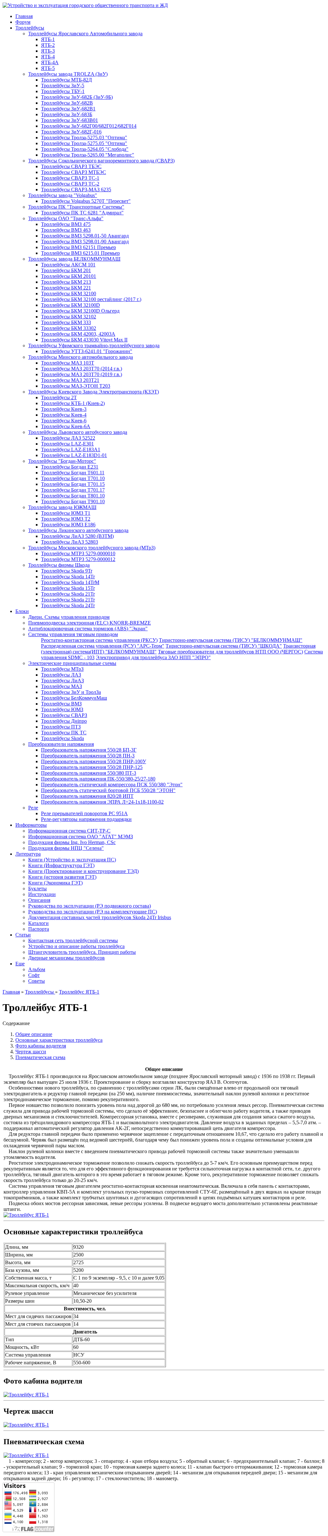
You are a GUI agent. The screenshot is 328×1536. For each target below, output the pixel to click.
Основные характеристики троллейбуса (58, 1040)
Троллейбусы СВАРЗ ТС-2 (70, 183)
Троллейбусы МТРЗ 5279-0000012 (78, 559)
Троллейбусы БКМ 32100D (70, 305)
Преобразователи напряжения (61, 744)
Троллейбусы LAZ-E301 (67, 443)
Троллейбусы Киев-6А (65, 426)
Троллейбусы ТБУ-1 (63, 91)
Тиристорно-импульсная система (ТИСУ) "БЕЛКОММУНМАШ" (230, 640)
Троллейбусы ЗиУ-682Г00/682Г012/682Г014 (88, 126)
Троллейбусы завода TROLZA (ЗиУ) (68, 74)
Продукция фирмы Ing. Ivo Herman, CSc (72, 842)
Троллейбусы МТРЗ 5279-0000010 (78, 553)
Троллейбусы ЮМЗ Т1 (65, 513)
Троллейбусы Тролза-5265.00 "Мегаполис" (87, 155)
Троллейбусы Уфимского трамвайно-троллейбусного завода (94, 345)
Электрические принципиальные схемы (72, 663)
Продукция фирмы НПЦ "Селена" (66, 848)
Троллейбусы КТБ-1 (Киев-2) (73, 403)
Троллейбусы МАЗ (61, 686)
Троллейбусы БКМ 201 (66, 270)
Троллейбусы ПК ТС (63, 732)
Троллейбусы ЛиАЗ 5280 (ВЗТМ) (77, 536)
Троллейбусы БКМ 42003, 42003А (78, 334)
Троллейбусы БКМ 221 (66, 287)
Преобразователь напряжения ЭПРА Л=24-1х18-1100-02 (102, 802)
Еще (20, 963)
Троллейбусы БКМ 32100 (68, 293)
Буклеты (37, 888)
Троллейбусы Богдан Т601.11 (72, 472)
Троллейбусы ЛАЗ (61, 674)
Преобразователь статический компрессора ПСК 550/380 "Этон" (112, 784)
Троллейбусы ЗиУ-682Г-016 (71, 131)
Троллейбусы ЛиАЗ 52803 (69, 542)
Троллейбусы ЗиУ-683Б (66, 114)
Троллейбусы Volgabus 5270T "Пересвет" (86, 201)
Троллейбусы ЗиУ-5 (62, 85)
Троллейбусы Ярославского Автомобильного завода (85, 33)
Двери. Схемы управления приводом (69, 617)
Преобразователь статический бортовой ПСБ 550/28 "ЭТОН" (108, 790)
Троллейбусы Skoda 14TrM (70, 582)
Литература (28, 854)
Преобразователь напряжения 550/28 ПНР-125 (92, 767)
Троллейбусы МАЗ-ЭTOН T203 (75, 386)
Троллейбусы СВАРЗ (64, 715)
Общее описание (33, 1034)
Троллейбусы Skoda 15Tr (68, 588)
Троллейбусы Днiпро (64, 721)
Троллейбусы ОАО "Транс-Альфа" (65, 218)
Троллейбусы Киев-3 (63, 409)
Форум (22, 22)
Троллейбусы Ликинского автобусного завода (78, 530)
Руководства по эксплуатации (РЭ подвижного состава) (89, 906)
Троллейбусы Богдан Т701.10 (73, 478)
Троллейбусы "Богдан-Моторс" (62, 461)
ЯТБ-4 (48, 56)
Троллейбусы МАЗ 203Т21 (70, 380)
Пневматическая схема (40, 1057)
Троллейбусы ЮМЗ (62, 709)
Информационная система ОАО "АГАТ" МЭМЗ (80, 836)
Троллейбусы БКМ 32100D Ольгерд (80, 311)
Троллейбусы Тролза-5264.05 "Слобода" (84, 149)
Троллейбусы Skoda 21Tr (68, 594)
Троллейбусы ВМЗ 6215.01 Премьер (80, 253)
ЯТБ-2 (48, 45)
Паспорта (38, 929)
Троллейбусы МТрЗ (62, 669)
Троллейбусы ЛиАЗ (62, 680)
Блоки (22, 611)
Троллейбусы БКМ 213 (66, 282)
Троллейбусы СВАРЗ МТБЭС (73, 172)
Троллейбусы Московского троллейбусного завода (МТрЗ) (91, 547)
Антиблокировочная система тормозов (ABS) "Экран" (88, 628)
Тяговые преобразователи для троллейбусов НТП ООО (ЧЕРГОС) (230, 651)
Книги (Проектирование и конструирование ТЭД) (83, 871)
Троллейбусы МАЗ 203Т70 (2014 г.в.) (81, 368)
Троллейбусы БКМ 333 (66, 322)
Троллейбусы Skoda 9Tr (66, 571)
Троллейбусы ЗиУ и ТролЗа (71, 692)
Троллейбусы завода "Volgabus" (62, 195)
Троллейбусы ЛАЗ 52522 (68, 438)
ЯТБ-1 (48, 39)
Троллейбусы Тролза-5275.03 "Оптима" (84, 137)
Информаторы (31, 825)
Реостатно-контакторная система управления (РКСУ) (99, 640)
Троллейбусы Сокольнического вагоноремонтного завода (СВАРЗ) (101, 160)
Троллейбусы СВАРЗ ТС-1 (70, 178)
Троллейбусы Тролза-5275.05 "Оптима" (84, 143)
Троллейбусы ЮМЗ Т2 (65, 519)
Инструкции (42, 894)
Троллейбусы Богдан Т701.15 (73, 484)
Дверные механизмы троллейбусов (66, 958)
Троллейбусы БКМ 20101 (68, 276)
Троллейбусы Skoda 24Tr (68, 605)
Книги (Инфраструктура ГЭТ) (61, 865)
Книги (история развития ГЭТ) (62, 877)
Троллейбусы (29, 27)
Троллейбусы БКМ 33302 (68, 328)
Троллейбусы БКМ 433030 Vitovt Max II (84, 339)
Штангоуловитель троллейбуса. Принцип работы (82, 952)
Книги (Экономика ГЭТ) (55, 882)
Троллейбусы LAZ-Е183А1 (70, 449)
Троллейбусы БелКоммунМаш (74, 698)
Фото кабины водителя (40, 1045)
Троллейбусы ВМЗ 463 (66, 230)
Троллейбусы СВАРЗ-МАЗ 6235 (76, 189)
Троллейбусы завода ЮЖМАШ (62, 507)
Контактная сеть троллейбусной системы (73, 940)
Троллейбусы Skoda (62, 738)
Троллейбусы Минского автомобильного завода (80, 357)
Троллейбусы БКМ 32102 (68, 316)
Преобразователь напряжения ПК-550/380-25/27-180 (98, 778)
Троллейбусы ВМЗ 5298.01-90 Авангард (85, 241)
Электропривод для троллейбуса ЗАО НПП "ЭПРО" (153, 657)
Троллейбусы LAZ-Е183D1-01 (74, 455)
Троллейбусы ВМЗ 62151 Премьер (78, 247)
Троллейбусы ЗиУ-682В (67, 103)
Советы (36, 981)
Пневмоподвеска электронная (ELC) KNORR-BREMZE (89, 623)
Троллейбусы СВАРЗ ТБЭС (71, 166)
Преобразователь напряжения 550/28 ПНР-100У (93, 761)
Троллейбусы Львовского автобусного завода (77, 432)
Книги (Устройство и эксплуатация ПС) (72, 859)
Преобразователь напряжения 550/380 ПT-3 (88, 773)
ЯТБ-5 (48, 68)
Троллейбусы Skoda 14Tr (68, 576)
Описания (39, 900)
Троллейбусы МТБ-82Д (66, 79)
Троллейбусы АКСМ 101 (68, 264)
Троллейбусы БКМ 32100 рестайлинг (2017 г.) (91, 299)
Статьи (23, 934)
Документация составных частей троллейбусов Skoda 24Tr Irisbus (99, 917)
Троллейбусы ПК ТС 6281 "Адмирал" (82, 212)
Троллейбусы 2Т (59, 397)
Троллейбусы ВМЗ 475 (66, 224)
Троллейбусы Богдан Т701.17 (73, 490)
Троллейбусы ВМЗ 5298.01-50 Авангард (85, 235)
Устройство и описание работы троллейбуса (76, 946)
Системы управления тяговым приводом (73, 634)
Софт (34, 975)
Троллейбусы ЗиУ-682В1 (68, 108)
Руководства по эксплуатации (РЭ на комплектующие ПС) (92, 911)
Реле (33, 807)
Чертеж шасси (30, 1051)
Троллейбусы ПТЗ (61, 726)
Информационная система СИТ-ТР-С (69, 830)
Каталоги (38, 923)
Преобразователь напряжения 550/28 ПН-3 (88, 755)
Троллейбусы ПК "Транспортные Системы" (76, 207)
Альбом (36, 969)
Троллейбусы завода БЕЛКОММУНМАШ (74, 259)
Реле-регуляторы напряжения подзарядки (86, 819)
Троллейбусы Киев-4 (63, 415)
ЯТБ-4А (50, 62)
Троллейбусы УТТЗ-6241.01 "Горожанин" (86, 351)
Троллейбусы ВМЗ (61, 703)
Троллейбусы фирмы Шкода (59, 565)
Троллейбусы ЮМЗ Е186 (68, 524)
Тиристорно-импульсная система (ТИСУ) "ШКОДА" (224, 646)
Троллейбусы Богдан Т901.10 (73, 501)
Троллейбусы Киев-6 (63, 420)
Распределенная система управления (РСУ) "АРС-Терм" (102, 646)
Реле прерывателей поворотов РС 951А (84, 813)
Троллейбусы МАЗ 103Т (67, 363)
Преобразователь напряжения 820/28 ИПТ (87, 796)
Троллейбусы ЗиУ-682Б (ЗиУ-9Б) (77, 97)
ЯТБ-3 (48, 51)
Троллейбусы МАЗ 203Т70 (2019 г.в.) (81, 374)
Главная (24, 16)
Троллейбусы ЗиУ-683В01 (69, 120)
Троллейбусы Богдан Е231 (69, 467)
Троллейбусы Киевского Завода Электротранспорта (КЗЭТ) (93, 391)
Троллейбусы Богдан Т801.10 (73, 495)
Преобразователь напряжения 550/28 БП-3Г (88, 750)
